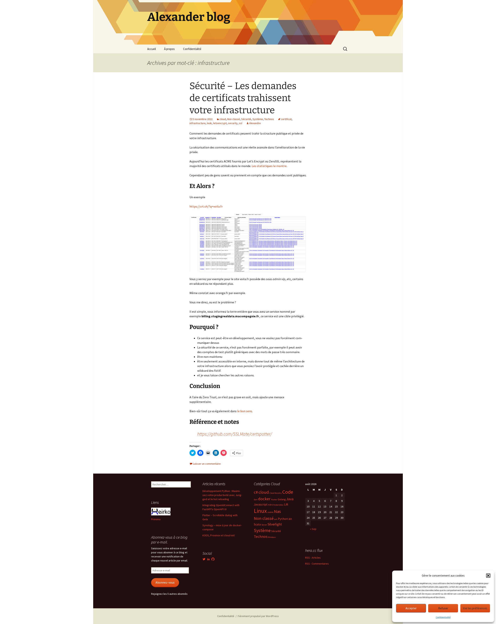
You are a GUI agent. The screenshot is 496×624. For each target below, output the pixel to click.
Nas (277, 511)
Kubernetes (278, 505)
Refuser (443, 608)
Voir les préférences (475, 608)
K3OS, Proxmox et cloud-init (218, 535)
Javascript (261, 504)
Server (264, 525)
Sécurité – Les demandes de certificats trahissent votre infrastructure (242, 98)
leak (209, 123)
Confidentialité (443, 617)
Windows (272, 537)
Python (283, 519)
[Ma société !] (160, 511)
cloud (223, 119)
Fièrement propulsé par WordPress (258, 616)
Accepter (411, 608)
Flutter (274, 499)
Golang (282, 499)
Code (287, 492)
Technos (269, 119)
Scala (257, 524)
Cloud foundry (276, 493)
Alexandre (255, 123)
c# (256, 492)
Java (290, 499)
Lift (286, 504)
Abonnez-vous (165, 582)
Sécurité (246, 119)
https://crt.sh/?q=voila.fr (206, 206)
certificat (286, 119)
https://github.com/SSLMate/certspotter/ (234, 434)
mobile (270, 512)
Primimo (156, 519)
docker (264, 498)
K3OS (270, 505)
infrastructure (197, 123)
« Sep (313, 529)
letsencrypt (220, 123)
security (233, 123)
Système (257, 119)
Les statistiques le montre (269, 166)
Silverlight (275, 524)
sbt (290, 519)
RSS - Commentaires (317, 563)
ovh (275, 519)
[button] (488, 576)
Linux (260, 510)
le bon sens (244, 411)
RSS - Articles (313, 557)
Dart (255, 499)
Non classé (233, 119)
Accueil (151, 49)
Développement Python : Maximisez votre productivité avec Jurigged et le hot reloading (222, 495)
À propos (169, 49)
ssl (240, 123)
